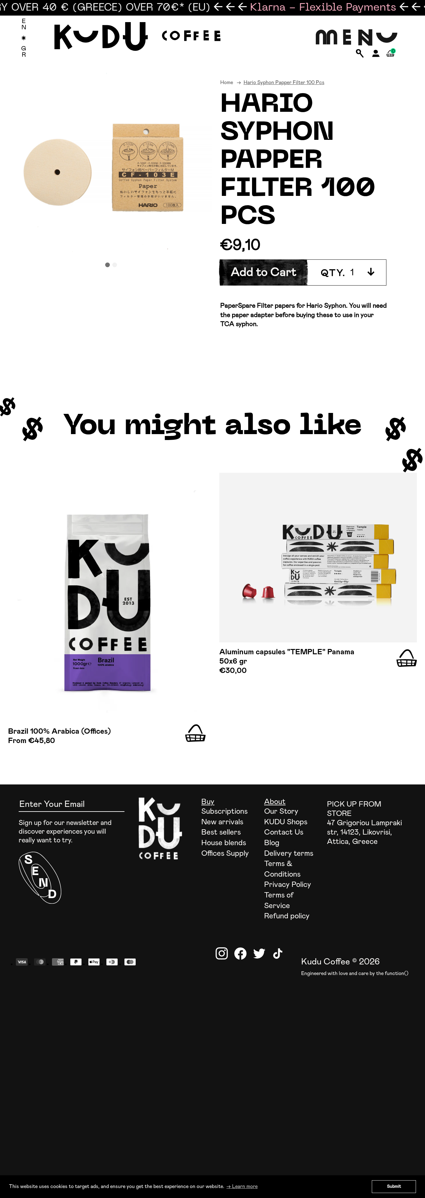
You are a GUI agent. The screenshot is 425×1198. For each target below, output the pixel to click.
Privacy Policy (287, 884)
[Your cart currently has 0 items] (390, 60)
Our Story (281, 811)
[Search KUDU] (360, 54)
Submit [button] (394, 1186)
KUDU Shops (285, 822)
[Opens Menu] (356, 38)
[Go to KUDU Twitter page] (259, 953)
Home (226, 82)
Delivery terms (288, 853)
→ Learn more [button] (242, 1186)
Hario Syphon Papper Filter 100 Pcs (284, 82)
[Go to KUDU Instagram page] (222, 953)
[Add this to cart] (195, 733)
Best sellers (221, 832)
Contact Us (283, 832)
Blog (271, 843)
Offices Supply (225, 853)
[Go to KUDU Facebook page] (240, 953)
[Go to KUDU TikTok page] (278, 953)
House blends (223, 843)
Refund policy (287, 916)
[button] (107, 265)
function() (397, 973)
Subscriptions (224, 811)
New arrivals (222, 822)
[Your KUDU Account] (376, 55)
